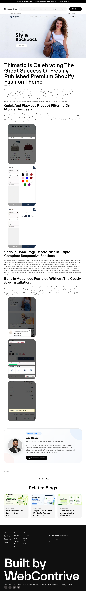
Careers (16, 547)
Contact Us (16, 543)
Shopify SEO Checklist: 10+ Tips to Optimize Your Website (16, 513)
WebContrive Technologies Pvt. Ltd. (31, 584)
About (6, 542)
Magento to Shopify (26, 540)
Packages (7, 539)
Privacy (63, 584)
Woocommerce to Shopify (28, 534)
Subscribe (76, 540)
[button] (32, 9)
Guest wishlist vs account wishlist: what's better (40, 513)
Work (6, 533)
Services (7, 536)
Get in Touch (74, 9)
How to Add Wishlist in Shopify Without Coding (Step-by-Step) (69, 513)
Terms (70, 584)
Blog (15, 538)
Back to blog (44, 479)
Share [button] (7, 471)
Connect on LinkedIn (37, 458)
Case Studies (16, 534)
